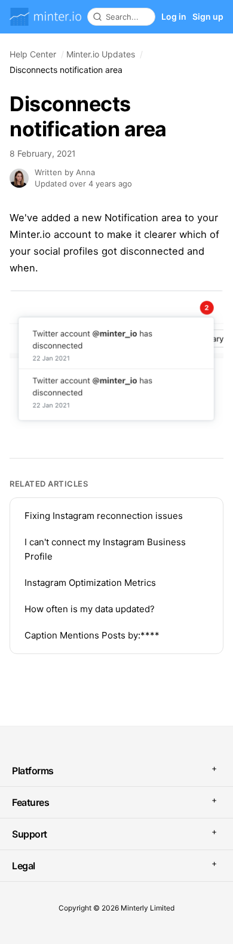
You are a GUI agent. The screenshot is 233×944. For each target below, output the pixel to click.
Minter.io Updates (100, 54)
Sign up (207, 16)
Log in (173, 16)
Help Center (33, 54)
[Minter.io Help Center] (45, 17)
